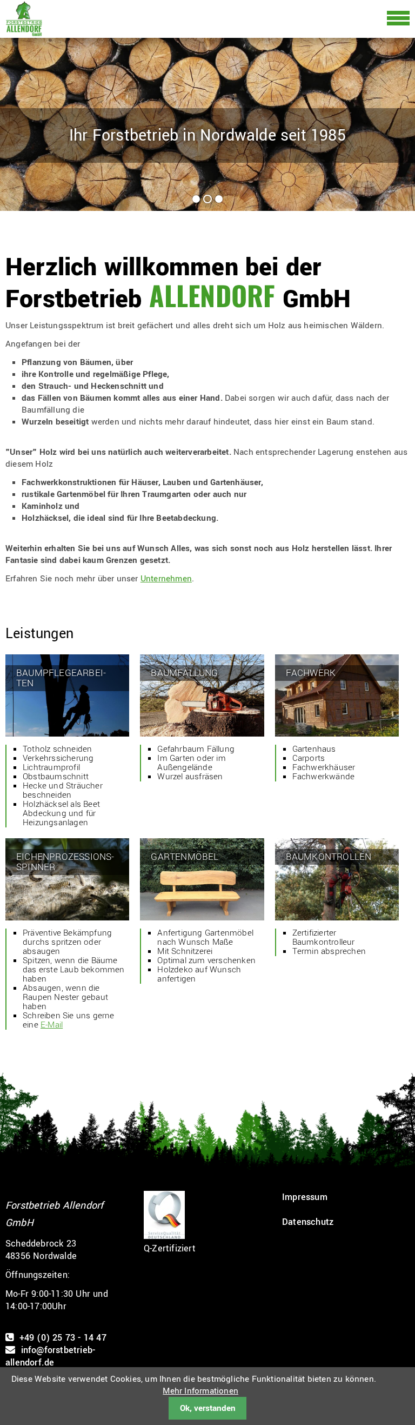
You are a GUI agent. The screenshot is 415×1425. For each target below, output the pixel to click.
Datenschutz (307, 1222)
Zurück (13, 121)
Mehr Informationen (200, 1391)
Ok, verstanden (208, 1408)
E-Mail (52, 1025)
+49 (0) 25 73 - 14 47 (62, 1337)
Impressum (304, 1197)
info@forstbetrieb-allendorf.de (50, 1356)
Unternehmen (166, 579)
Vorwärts (397, 121)
